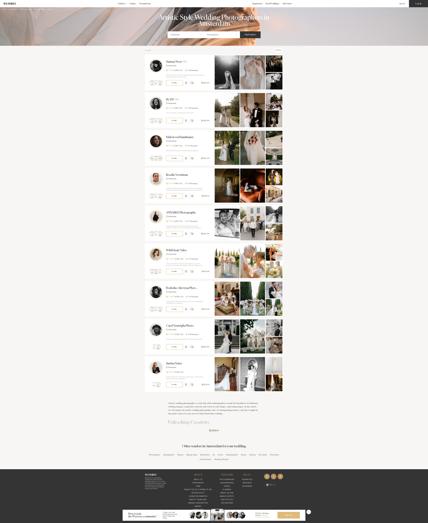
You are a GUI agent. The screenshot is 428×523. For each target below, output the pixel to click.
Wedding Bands (232, 455)
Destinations (145, 4)
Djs (214, 455)
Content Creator (205, 459)
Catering (252, 455)
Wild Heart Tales (176, 250)
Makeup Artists (191, 455)
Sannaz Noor (174, 61)
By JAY (170, 99)
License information (198, 496)
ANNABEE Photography (181, 212)
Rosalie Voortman (177, 175)
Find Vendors (250, 35)
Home (4, 9)
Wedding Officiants (221, 459)
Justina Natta (174, 363)
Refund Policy (198, 493)
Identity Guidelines (198, 499)
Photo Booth (274, 455)
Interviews (287, 4)
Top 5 (171, 70)
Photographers (26, 9)
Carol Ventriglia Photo (180, 325)
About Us (198, 479)
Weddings (247, 483)
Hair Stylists (262, 455)
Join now (289, 515)
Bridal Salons (205, 455)
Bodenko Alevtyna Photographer (181, 288)
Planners (180, 455)
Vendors (13, 9)
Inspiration (257, 4)
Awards (198, 506)
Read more (214, 430)
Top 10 (171, 259)
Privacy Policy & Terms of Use (198, 489)
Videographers (168, 455)
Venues (132, 4)
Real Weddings (272, 4)
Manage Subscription (198, 503)
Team (198, 486)
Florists (220, 455)
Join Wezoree (227, 503)
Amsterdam (40, 9)
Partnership (198, 483)
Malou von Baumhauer (179, 137)
